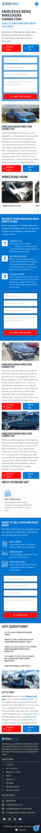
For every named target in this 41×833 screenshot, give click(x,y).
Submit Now (21, 615)
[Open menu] (36, 4)
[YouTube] (20, 819)
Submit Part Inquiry (22, 96)
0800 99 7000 (30, 48)
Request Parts (10, 48)
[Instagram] (9, 819)
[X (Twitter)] (14, 819)
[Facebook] (4, 819)
